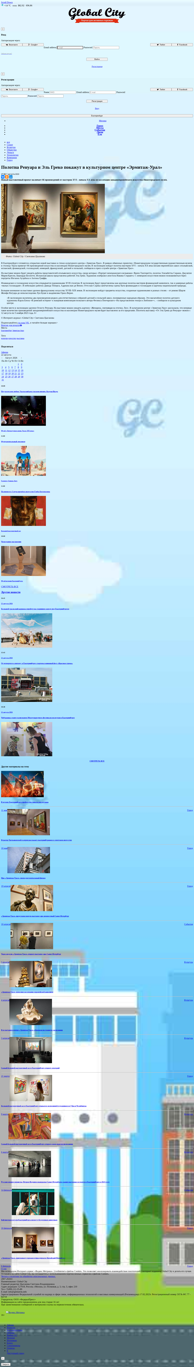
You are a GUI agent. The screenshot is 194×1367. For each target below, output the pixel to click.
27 (13, 376)
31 (3, 380)
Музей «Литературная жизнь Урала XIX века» (17, 431)
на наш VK (23, 322)
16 (22, 370)
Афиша (4, 352)
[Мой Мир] (10, 177)
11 (6, 370)
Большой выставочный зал (11, 531)
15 (19, 370)
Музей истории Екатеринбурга (12, 581)
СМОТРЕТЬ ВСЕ (9, 586)
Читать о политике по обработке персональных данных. (28, 1276)
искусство (12, 338)
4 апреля (5, 1000)
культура (4, 338)
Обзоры (10, 1332)
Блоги (10, 1343)
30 (22, 376)
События (100, 130)
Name (46, 92)
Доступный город (15, 1351)
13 (13, 370)
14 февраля (6, 1190)
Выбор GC (12, 1335)
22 (19, 373)
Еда (100, 134)
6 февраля (6, 1266)
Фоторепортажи (14, 1330)
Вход (97, 108)
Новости (11, 1327)
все (8, 142)
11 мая (4, 810)
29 (19, 376)
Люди (100, 132)
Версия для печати (10, 325)
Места (100, 127)
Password (88, 47)
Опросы (11, 1348)
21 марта (5, 1076)
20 (13, 373)
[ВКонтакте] (3, 177)
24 (3, 376)
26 (9, 376)
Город (100, 125)
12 (9, 370)
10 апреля (6, 924)
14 (15, 370)
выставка (20, 338)
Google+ (34, 45)
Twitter (162, 45)
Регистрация (97, 66)
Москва (102, 121)
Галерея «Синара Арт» (9, 481)
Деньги (10, 152)
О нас (4, 1268)
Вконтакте (13, 45)
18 (6, 373)
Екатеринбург (97, 116)
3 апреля (5, 1038)
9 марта (4, 1114)
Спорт (10, 144)
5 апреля (5, 962)
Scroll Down (7, 2)
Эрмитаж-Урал (18, 331)
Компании (12, 157)
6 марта (4, 1152)
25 (6, 376)
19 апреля (6, 886)
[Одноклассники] (7, 177)
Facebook (183, 45)
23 (22, 373)
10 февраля (6, 1228)
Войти (97, 59)
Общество (12, 150)
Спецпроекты (13, 1345)
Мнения (11, 1338)
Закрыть (5, 1364)
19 (9, 373)
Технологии (12, 155)
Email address (50, 47)
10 (3, 370)
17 (3, 373)
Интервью (12, 1340)
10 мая (4, 848)
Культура (11, 147)
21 (15, 373)
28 (15, 376)
